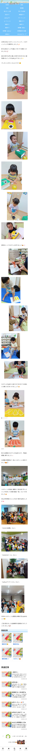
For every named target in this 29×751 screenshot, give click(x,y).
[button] (25, 424)
